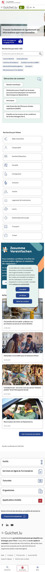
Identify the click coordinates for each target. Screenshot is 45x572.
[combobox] (22, 53)
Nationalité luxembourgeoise (12, 66)
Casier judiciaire (22, 59)
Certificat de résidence (10, 63)
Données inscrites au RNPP (30, 63)
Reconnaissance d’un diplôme (13, 70)
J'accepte (22, 289)
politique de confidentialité (21, 284)
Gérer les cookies (22, 301)
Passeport (29, 66)
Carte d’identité (8, 59)
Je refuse (22, 295)
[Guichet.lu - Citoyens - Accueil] (9, 7)
